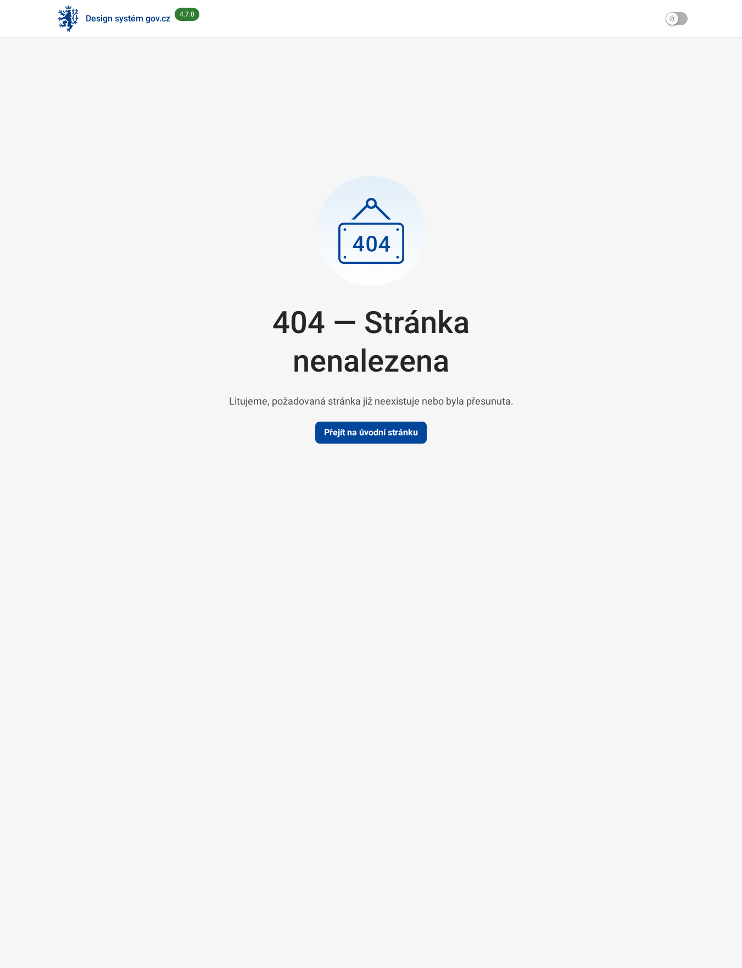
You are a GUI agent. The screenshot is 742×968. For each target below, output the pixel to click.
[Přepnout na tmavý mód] (677, 18)
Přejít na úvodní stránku (371, 432)
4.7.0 (187, 14)
